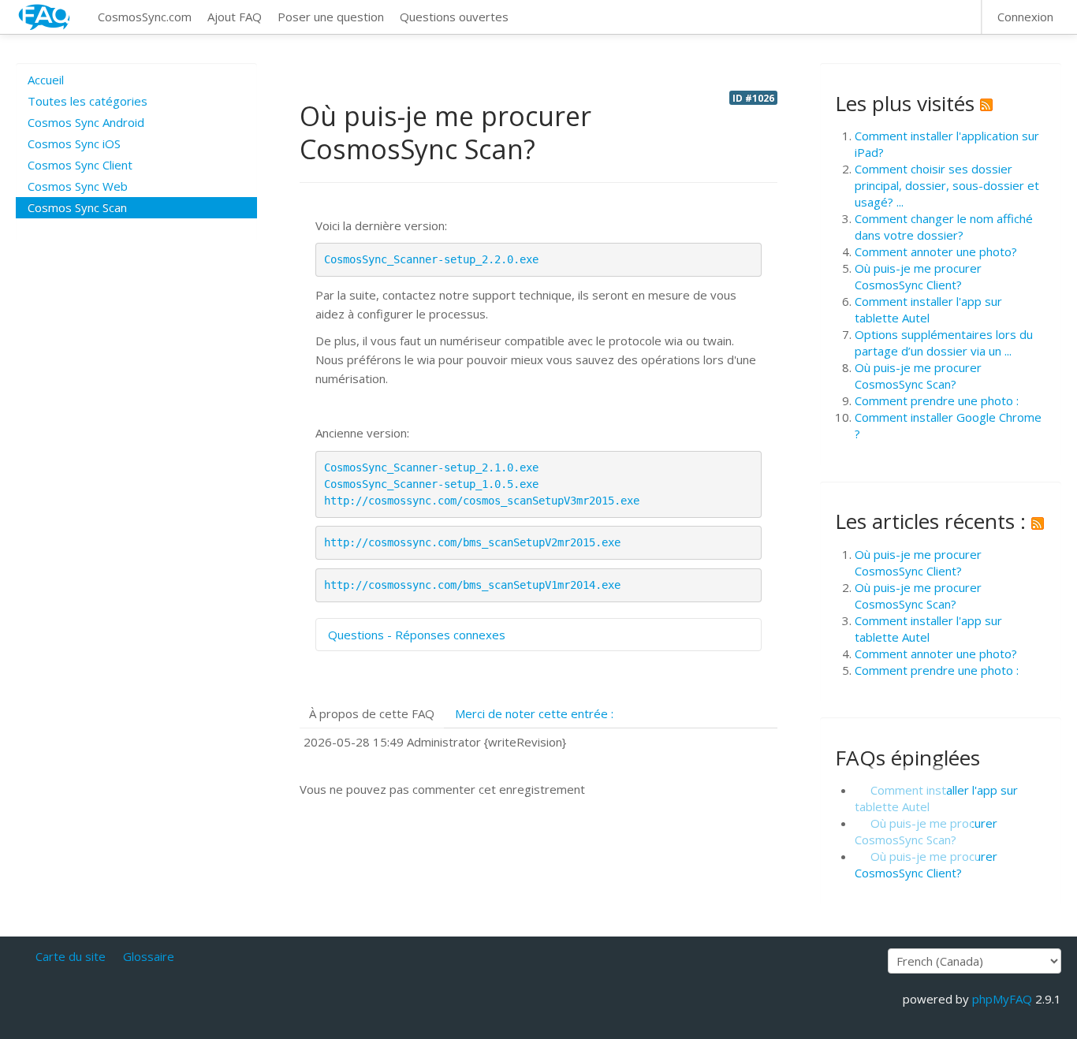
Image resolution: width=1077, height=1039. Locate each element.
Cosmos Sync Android (86, 122)
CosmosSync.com (145, 16)
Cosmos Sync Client (80, 165)
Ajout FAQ (234, 16)
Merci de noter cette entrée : (534, 713)
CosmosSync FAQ (45, 17)
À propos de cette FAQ (371, 713)
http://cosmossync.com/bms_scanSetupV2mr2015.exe (472, 542)
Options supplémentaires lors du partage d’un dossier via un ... (944, 342)
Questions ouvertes (454, 16)
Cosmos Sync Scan (77, 207)
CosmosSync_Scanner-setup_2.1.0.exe (431, 467)
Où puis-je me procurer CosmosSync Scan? (918, 375)
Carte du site (70, 956)
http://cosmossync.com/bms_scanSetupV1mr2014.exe (472, 585)
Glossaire (148, 956)
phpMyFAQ (1002, 999)
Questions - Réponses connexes (416, 634)
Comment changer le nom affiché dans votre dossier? (944, 226)
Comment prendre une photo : (937, 400)
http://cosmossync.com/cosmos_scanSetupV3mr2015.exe (481, 500)
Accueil (46, 80)
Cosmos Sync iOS (74, 143)
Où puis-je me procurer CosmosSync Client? (918, 276)
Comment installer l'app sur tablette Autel (928, 309)
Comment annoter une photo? (936, 251)
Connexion (1025, 16)
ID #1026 (753, 97)
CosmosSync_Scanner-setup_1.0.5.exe (431, 484)
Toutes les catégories (87, 101)
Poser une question (331, 16)
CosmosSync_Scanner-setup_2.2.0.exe (431, 259)
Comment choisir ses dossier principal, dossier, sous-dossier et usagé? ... (947, 185)
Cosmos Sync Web (78, 186)
